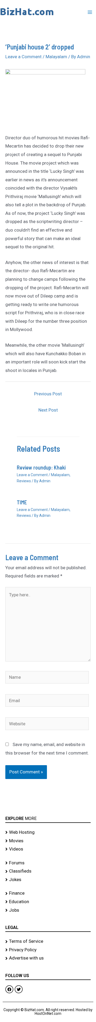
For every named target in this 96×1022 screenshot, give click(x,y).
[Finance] (48, 893)
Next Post (48, 410)
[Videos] (48, 849)
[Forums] (48, 863)
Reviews (24, 481)
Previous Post (48, 393)
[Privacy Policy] (48, 950)
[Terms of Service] (48, 941)
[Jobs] (48, 910)
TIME (22, 502)
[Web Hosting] (48, 832)
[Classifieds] (48, 871)
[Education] (48, 902)
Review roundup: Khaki (41, 467)
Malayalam (56, 56)
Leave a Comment (23, 56)
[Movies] (48, 841)
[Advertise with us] (48, 958)
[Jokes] (48, 880)
